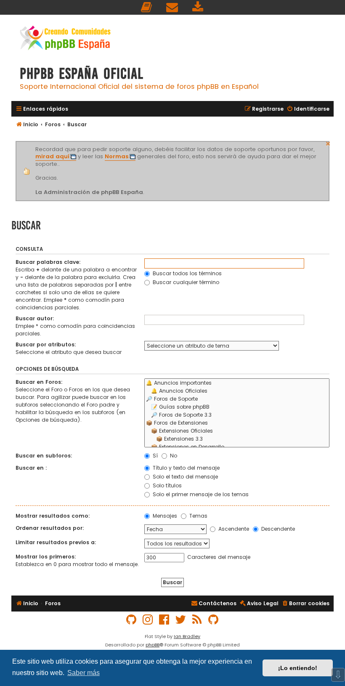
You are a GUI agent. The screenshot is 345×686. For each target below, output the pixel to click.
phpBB (152, 644)
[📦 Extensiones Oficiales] (237, 431)
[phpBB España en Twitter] (180, 620)
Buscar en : (31, 467)
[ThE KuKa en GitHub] (213, 620)
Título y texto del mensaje (185, 467)
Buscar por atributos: (46, 344)
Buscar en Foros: (39, 382)
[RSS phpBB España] (197, 620)
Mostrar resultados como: (53, 515)
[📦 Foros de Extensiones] (237, 423)
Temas (197, 515)
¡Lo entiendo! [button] (297, 668)
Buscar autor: (35, 318)
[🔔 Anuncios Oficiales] (237, 391)
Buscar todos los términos (186, 273)
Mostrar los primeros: (46, 556)
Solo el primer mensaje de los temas (200, 494)
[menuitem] (147, 7)
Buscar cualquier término (185, 282)
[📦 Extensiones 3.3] (237, 439)
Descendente (277, 528)
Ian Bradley (187, 636)
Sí (154, 455)
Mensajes (164, 515)
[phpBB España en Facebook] (164, 620)
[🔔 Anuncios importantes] (237, 383)
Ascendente (233, 528)
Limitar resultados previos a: (56, 542)
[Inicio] (65, 39)
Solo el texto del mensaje (184, 476)
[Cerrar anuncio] (328, 142)
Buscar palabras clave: (48, 262)
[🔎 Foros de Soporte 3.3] (237, 415)
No (172, 455)
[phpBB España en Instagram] (148, 620)
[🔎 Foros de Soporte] (237, 399)
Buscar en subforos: (44, 455)
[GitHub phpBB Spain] (131, 620)
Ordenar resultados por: (50, 528)
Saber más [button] (83, 672)
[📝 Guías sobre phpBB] (237, 407)
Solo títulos (166, 485)
